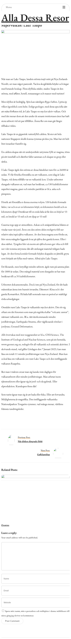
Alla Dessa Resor (35, 17)
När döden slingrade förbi (30, 441)
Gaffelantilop (43, 454)
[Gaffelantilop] (58, 457)
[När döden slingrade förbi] (11, 444)
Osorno (5, 525)
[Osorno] (35, 498)
